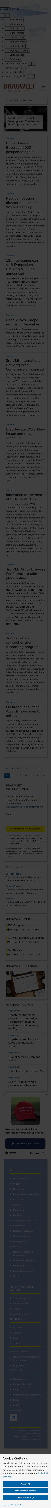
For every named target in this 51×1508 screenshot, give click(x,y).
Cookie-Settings (17, 1505)
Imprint (6, 1505)
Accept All (25, 1484)
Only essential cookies (25, 1490)
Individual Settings (25, 1497)
